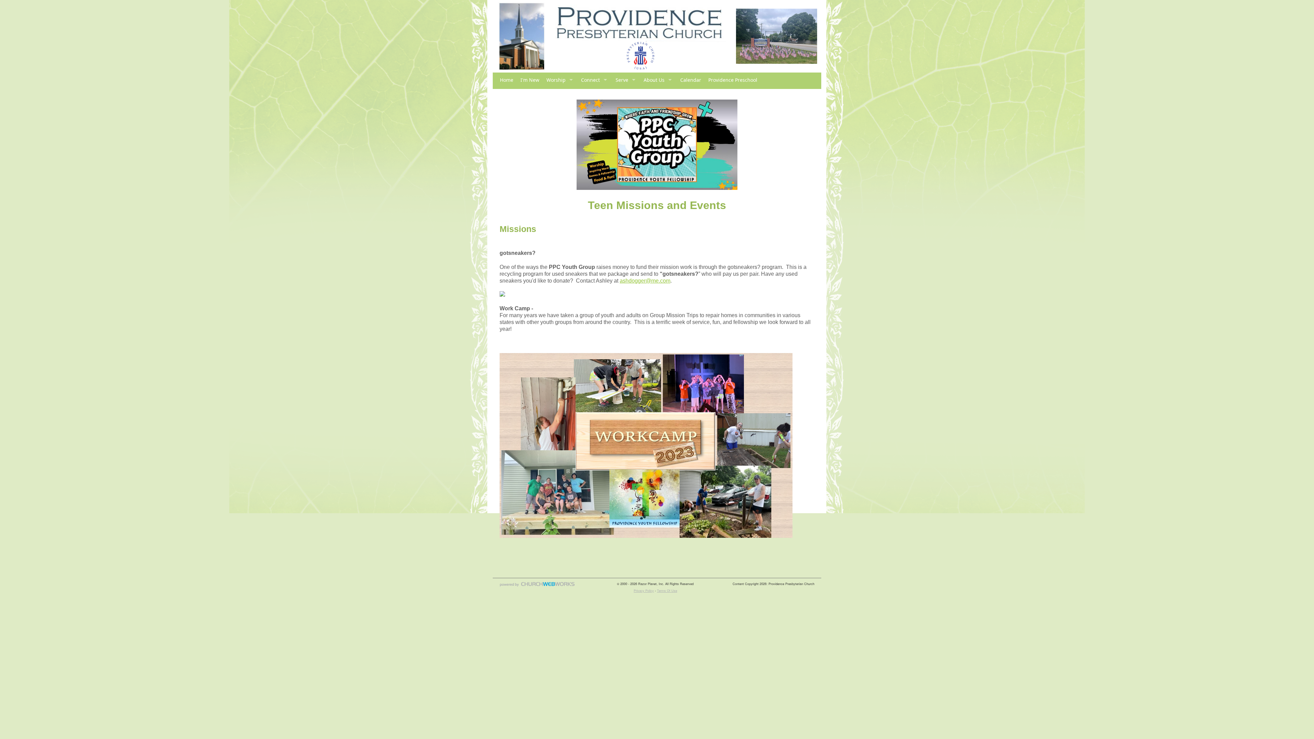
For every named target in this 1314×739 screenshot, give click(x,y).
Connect (590, 80)
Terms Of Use (667, 590)
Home (506, 80)
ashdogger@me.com (645, 281)
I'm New (529, 80)
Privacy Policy (644, 590)
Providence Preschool (732, 80)
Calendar (690, 80)
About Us (654, 80)
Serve (622, 80)
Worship (556, 80)
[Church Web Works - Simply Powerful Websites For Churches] (537, 586)
